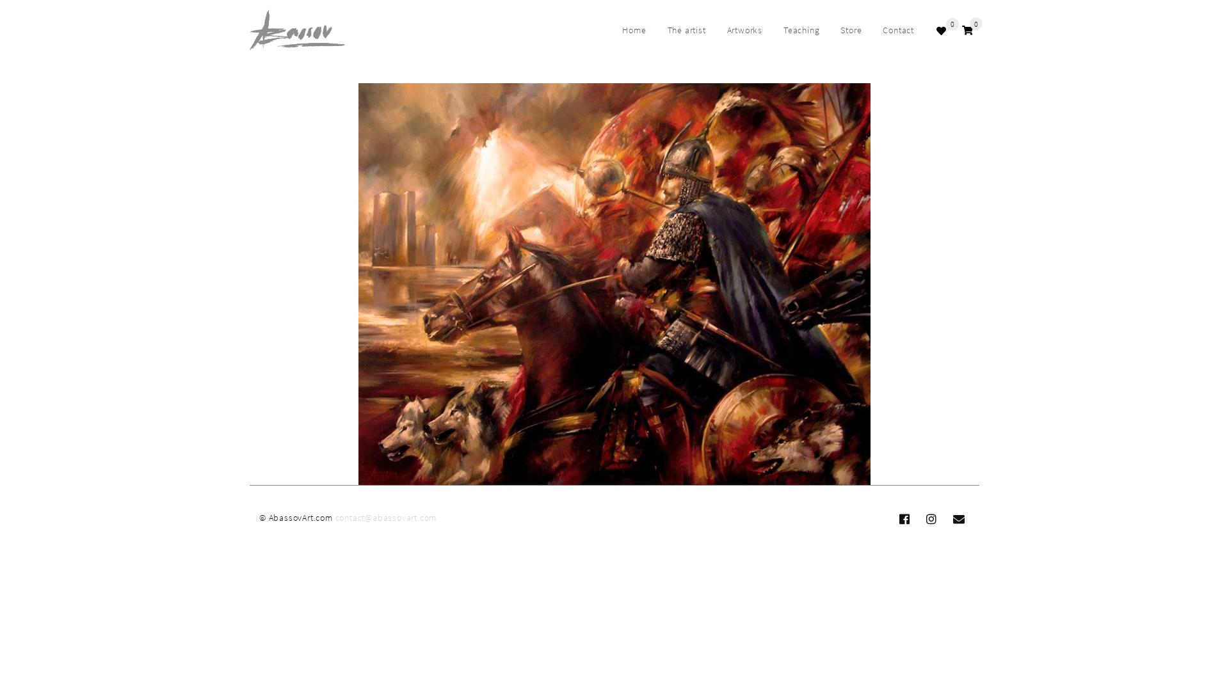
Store (851, 30)
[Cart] (967, 30)
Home (634, 30)
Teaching (801, 30)
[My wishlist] (942, 30)
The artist (687, 30)
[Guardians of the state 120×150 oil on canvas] (614, 284)
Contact (898, 30)
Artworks (744, 30)
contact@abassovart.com (386, 517)
